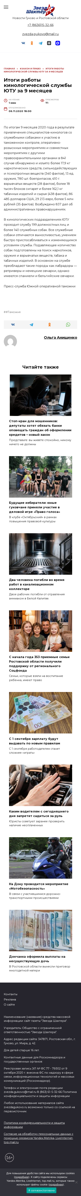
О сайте (9, 1004)
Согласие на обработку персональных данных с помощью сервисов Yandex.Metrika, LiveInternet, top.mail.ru (38, 1138)
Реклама (10, 999)
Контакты (10, 994)
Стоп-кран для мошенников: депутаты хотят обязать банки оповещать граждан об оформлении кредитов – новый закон (40, 428)
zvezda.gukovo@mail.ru (40, 34)
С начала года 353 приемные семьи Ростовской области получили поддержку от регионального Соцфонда (39, 663)
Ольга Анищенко (60, 337)
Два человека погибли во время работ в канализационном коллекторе (36, 584)
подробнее (21, 1176)
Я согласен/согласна (41, 1190)
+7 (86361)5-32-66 (40, 25)
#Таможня (13, 312)
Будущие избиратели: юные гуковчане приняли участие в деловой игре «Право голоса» (34, 507)
